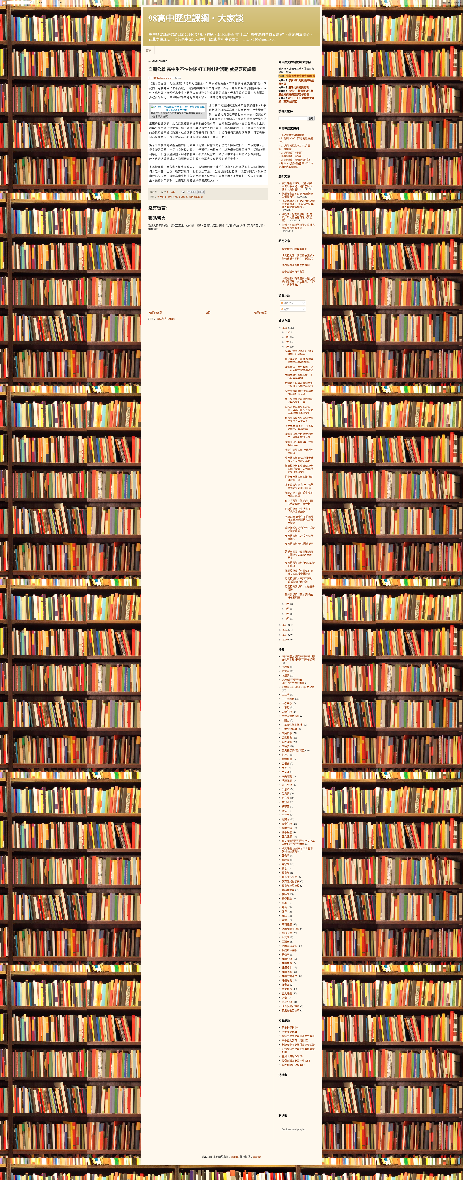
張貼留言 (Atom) (166, 318)
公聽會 (285, 746)
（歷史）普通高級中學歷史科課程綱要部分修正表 (296, 92)
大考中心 (287, 703)
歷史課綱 (287, 993)
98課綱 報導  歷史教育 (293, 681)
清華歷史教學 (289, 1031)
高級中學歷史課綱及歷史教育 (298, 1036)
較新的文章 (155, 312)
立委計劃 (287, 776)
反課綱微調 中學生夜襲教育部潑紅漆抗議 (299, 392)
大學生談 (287, 711)
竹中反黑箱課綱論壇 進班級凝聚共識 (299, 478)
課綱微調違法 (289, 976)
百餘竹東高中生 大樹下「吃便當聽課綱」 (298, 510)
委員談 (285, 793)
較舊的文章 (260, 312)
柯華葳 (285, 806)
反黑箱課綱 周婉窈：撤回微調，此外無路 (299, 352)
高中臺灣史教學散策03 (294, 249)
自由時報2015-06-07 (161, 78)
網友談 (285, 937)
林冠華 (285, 802)
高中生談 (172, 196)
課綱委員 (287, 963)
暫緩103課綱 (289, 950)
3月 (288, 613)
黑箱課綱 (287, 924)
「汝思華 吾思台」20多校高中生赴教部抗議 (299, 427)
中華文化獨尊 (289, 729)
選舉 (284, 997)
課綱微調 (287, 971)
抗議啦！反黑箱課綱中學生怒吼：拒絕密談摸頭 (299, 384)
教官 (284, 868)
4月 (288, 608)
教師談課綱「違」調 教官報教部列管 (299, 596)
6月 (288, 346)
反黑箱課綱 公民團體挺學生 (299, 545)
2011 (285, 634)
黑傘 (284, 920)
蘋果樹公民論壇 (291, 1010)
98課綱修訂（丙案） (292, 156)
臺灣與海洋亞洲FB (292, 1056)
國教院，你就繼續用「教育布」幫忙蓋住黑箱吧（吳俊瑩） (297, 217)
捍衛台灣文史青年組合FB (296, 1060)
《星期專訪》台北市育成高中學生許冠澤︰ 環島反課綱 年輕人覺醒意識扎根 (298, 204)
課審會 (285, 984)
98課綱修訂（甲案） (292, 152)
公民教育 (287, 737)
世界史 (285, 754)
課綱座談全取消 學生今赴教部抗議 (299, 443)
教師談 (285, 894)
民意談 (285, 772)
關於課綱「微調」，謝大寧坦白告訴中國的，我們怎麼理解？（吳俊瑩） (297, 186)
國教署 (285, 859)
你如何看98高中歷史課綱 (296, 265)
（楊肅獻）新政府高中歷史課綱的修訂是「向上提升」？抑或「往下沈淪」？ (298, 281)
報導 (284, 911)
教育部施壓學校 (291, 885)
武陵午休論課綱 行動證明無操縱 (299, 451)
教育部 (285, 872)
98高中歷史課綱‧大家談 (196, 18)
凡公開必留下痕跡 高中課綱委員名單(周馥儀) (299, 360)
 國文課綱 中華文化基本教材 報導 (298, 658)
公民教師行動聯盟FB (293, 1065)
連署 (284, 903)
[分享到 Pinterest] (203, 192)
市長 (284, 767)
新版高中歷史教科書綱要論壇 (298, 1044)
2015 (285, 327)
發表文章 (288, 303)
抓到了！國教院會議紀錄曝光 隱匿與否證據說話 (298, 226)
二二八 (285, 694)
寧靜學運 (183, 196)
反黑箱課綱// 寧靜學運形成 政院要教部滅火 (298, 580)
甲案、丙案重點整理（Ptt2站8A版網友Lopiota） (296, 165)
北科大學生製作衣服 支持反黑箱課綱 (299, 376)
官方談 (285, 797)
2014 (285, 624)
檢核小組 (287, 1001)
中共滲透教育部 (291, 716)
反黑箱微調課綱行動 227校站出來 (300, 564)
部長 (284, 907)
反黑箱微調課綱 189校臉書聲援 (300, 588)
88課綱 (285, 666)
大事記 (285, 707)
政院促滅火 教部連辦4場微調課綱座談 (300, 529)
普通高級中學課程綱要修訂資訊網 (298, 1050)
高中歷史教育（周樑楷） (296, 1040)
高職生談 (287, 828)
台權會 (285, 763)
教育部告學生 (289, 877)
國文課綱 (287, 836)
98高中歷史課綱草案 (292, 135)
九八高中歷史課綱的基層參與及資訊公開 (299, 400)
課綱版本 (287, 967)
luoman (235, 1156)
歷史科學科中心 (291, 1027)
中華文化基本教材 (292, 724)
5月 (288, 603)
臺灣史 (285, 941)
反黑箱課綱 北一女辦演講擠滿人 (299, 537)
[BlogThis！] (192, 192)
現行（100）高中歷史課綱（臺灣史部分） (296, 99)
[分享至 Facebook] (199, 192)
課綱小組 (287, 958)
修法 (284, 810)
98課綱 (285, 675)
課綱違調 (287, 980)
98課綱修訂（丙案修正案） (296, 159)
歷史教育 (287, 989)
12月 (288, 332)
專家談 (285, 864)
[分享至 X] (196, 192)
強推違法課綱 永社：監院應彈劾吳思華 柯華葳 (299, 486)
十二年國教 (288, 699)
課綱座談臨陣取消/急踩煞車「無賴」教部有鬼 (299, 435)
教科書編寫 (288, 890)
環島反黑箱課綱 (291, 1006)
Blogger (257, 1156)
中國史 (285, 720)
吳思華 (285, 789)
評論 (284, 915)
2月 (288, 618)
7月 (288, 341)
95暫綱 (285, 671)
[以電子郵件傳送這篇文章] (189, 192)
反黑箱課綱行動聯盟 (293, 750)
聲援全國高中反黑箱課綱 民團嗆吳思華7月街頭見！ (299, 554)
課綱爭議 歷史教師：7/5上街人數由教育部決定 (299, 368)
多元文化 (287, 785)
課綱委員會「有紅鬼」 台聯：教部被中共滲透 (299, 572)
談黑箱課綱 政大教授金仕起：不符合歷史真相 (299, 459)
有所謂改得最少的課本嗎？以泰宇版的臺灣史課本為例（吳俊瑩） (299, 410)
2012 (285, 629)
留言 (286, 309)
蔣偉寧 (285, 954)
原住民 (285, 815)
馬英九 (285, 819)
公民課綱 (287, 742)
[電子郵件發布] (182, 191)
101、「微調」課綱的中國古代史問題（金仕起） (299, 502)
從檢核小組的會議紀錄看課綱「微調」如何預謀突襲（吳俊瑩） (299, 469)
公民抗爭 (162, 196)
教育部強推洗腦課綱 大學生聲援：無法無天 (299, 419)
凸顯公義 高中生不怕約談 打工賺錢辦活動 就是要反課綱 (299, 520)
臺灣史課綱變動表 (298, 87)
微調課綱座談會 (291, 928)
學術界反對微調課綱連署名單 (296, 82)
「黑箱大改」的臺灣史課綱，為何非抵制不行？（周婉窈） (298, 257)
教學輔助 (287, 898)
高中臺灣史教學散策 (293, 271)
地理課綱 (287, 780)
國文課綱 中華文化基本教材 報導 (298, 842)
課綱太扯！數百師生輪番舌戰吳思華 (299, 494)
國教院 (285, 855)
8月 (288, 337)
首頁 (149, 50)
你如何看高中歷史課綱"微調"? (287, 76)
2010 (285, 639)
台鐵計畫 (287, 759)
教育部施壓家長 (291, 881)
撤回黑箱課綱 (196, 196)
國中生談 (287, 832)
